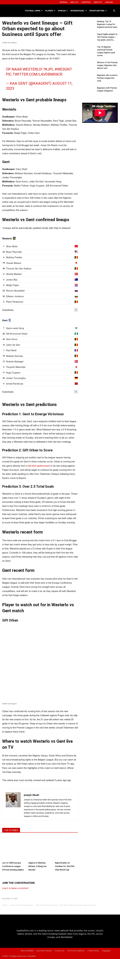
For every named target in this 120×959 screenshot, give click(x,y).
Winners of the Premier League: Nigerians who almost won (107, 65)
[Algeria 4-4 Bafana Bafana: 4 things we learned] (39, 848)
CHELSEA (109, 2)
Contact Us (59, 950)
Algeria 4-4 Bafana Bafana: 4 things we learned (37, 866)
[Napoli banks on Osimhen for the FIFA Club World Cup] (66, 848)
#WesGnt (63, 69)
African (62, 10)
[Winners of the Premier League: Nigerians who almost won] (88, 67)
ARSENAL (64, 2)
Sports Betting (97, 10)
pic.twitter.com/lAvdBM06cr (34, 74)
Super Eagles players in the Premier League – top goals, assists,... (107, 37)
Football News (32, 10)
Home (5, 905)
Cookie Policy (93, 950)
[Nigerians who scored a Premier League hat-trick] (88, 80)
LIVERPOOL (86, 2)
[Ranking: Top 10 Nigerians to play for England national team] (88, 26)
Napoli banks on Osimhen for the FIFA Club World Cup (64, 866)
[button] (114, 10)
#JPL (49, 69)
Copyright (106, 950)
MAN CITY (98, 2)
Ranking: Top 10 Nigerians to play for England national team (107, 24)
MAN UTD (74, 2)
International (77, 10)
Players (49, 10)
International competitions (21, 905)
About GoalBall (27, 950)
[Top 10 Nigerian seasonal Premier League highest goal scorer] (88, 52)
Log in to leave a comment (15, 888)
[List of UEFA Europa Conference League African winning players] (13, 848)
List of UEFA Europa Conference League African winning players (13, 866)
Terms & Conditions (76, 950)
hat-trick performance (39, 465)
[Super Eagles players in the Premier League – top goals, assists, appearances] (88, 39)
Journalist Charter (44, 950)
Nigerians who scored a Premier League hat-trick (107, 78)
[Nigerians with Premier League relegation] (88, 93)
